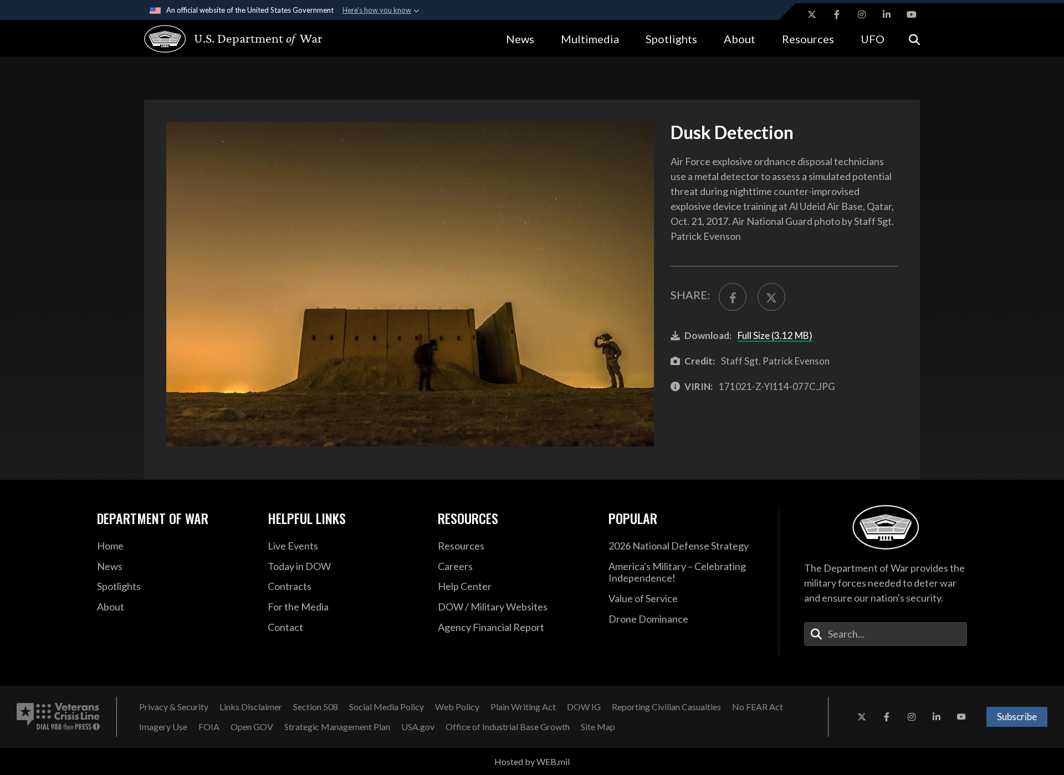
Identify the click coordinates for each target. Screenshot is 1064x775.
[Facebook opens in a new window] (836, 14)
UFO (872, 38)
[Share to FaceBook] (732, 297)
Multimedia (590, 38)
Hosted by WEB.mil (532, 761)
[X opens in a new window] (812, 14)
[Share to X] (771, 297)
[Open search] (914, 38)
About (739, 38)
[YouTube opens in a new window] (911, 14)
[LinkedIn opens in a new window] (886, 14)
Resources (808, 38)
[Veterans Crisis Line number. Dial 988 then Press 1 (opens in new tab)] (58, 717)
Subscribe (1017, 716)
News (520, 38)
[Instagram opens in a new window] (861, 14)
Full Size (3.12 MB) (775, 335)
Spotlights (671, 38)
